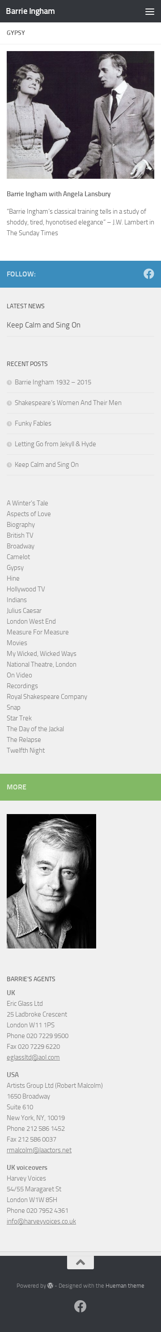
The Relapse (24, 740)
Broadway (20, 546)
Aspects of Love (29, 514)
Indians (17, 600)
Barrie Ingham (30, 11)
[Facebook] (149, 273)
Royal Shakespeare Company (47, 697)
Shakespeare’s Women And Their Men (68, 403)
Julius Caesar (24, 611)
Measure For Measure (38, 632)
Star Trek (19, 718)
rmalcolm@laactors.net (39, 1150)
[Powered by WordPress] (50, 1286)
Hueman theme (125, 1285)
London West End (31, 621)
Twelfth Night (26, 750)
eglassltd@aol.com (33, 1057)
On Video (19, 675)
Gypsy (15, 568)
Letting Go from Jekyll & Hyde (55, 444)
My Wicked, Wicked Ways (41, 654)
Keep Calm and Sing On (43, 324)
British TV (20, 535)
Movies (17, 643)
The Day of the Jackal (35, 729)
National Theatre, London (41, 664)
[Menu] (150, 11)
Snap (14, 707)
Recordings (22, 686)
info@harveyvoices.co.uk (41, 1221)
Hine (13, 578)
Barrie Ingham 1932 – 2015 (53, 382)
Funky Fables (33, 423)
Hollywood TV (26, 589)
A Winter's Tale (27, 503)
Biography (21, 525)
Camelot (18, 557)
